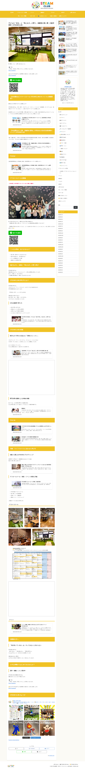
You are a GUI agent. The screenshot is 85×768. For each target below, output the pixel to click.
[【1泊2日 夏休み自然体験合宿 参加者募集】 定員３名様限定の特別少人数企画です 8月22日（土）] (16, 712)
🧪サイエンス (62, 131)
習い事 (59, 111)
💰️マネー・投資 (63, 142)
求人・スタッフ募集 (62, 189)
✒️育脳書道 (62, 157)
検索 (59, 205)
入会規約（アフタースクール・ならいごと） (68, 172)
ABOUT (60, 184)
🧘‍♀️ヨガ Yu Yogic (63, 159)
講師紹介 (60, 178)
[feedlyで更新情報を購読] (71, 103)
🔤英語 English (63, 137)
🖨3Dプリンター (63, 120)
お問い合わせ (61, 186)
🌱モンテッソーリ (63, 165)
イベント (60, 175)
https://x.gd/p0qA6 (12, 75)
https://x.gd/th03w (12, 70)
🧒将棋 (61, 151)
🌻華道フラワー (63, 154)
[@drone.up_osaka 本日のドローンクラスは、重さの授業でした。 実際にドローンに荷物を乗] (31, 712)
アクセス (60, 181)
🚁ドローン (62, 117)
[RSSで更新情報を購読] (73, 103)
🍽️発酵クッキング (63, 148)
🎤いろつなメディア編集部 (65, 128)
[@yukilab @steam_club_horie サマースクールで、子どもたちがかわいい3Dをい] (47, 728)
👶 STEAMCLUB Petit (74, 764)
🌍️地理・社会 (62, 162)
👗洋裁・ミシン (63, 145)
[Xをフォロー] (64, 103)
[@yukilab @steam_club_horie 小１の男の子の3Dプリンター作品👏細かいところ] (16, 728)
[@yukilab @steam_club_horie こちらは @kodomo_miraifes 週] (31, 728)
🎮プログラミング (63, 114)
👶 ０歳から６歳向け (62, 198)
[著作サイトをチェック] (63, 103)
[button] (39, 751)
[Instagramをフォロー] (68, 103)
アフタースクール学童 (63, 168)
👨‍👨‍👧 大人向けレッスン (62, 195)
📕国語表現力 (62, 140)
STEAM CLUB (68, 86)
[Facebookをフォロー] (66, 103)
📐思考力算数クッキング (65, 134)
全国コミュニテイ (62, 201)
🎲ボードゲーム (63, 123)
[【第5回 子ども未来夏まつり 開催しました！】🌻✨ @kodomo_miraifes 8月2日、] (47, 712)
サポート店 (60, 192)
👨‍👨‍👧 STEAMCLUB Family (64, 764)
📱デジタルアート (63, 126)
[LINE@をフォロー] (69, 103)
